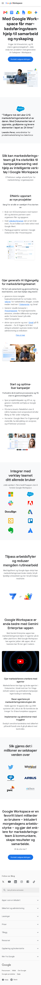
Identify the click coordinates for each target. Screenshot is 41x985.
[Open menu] (2, 3)
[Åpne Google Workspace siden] (14, 3)
